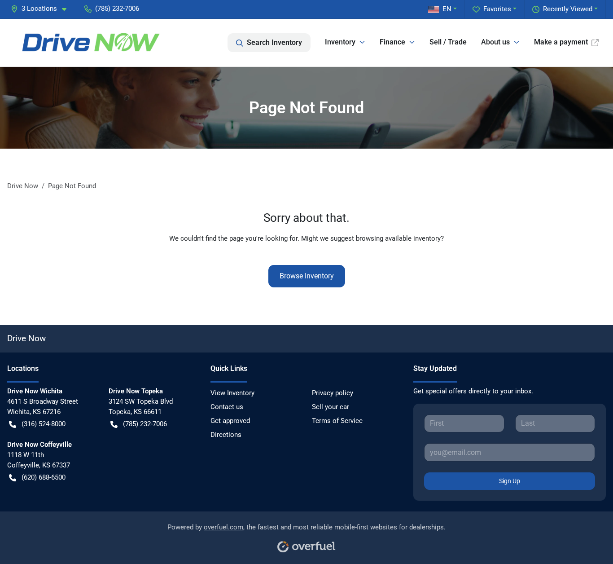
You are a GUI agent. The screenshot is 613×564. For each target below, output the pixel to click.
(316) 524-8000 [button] (44, 424)
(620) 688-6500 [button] (44, 477)
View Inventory (232, 393)
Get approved (230, 421)
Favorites (497, 9)
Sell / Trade (448, 42)
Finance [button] (392, 42)
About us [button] (495, 42)
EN (446, 9)
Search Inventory (274, 42)
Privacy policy (332, 393)
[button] (42, 9)
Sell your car (330, 407)
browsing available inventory (398, 238)
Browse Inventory (307, 276)
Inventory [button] (340, 42)
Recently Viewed (567, 9)
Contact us (226, 407)
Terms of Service (337, 421)
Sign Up (509, 481)
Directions (225, 435)
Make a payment (561, 42)
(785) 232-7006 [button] (117, 8)
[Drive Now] (92, 42)
